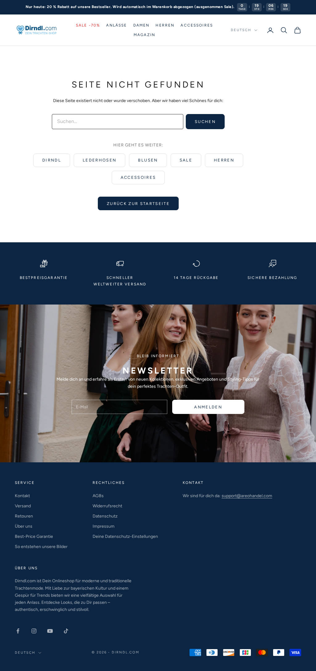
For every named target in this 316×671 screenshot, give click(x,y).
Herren (165, 25)
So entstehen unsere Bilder (41, 546)
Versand (23, 506)
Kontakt (22, 495)
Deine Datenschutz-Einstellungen (125, 536)
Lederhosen (99, 160)
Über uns (23, 526)
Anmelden (208, 407)
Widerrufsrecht (107, 506)
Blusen (148, 160)
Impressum (103, 526)
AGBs (98, 495)
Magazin (144, 35)
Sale (186, 160)
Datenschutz (105, 516)
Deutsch (241, 30)
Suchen (205, 121)
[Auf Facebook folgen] (18, 631)
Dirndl (51, 160)
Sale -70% (88, 25)
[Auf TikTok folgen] (66, 631)
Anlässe (116, 25)
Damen (141, 25)
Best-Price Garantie (34, 536)
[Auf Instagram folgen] (34, 631)
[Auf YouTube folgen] (50, 631)
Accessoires (197, 25)
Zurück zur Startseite (138, 203)
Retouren (24, 516)
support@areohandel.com (247, 495)
